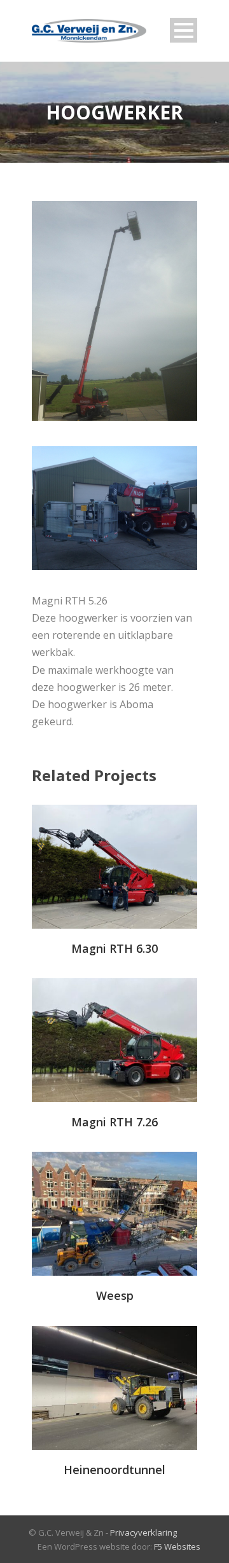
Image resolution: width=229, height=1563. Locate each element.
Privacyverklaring (143, 1532)
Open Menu (183, 30)
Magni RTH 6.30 (114, 948)
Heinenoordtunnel (114, 1469)
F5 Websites (177, 1546)
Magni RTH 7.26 (114, 1122)
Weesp (115, 1295)
